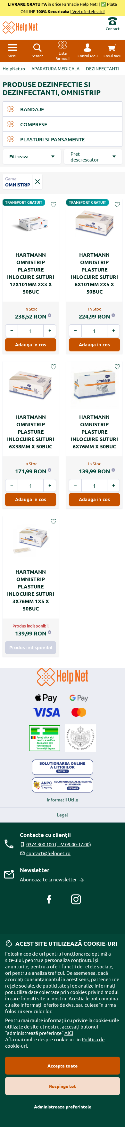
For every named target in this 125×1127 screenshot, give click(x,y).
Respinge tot (62, 1086)
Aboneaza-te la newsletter (48, 879)
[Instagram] (76, 899)
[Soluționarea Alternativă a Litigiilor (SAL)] (62, 785)
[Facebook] (49, 899)
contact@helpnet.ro (48, 853)
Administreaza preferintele (62, 1106)
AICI (68, 1033)
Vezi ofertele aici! (88, 11)
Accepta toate (62, 1065)
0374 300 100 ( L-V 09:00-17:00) (58, 844)
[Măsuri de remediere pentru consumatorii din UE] (62, 767)
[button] (87, 51)
